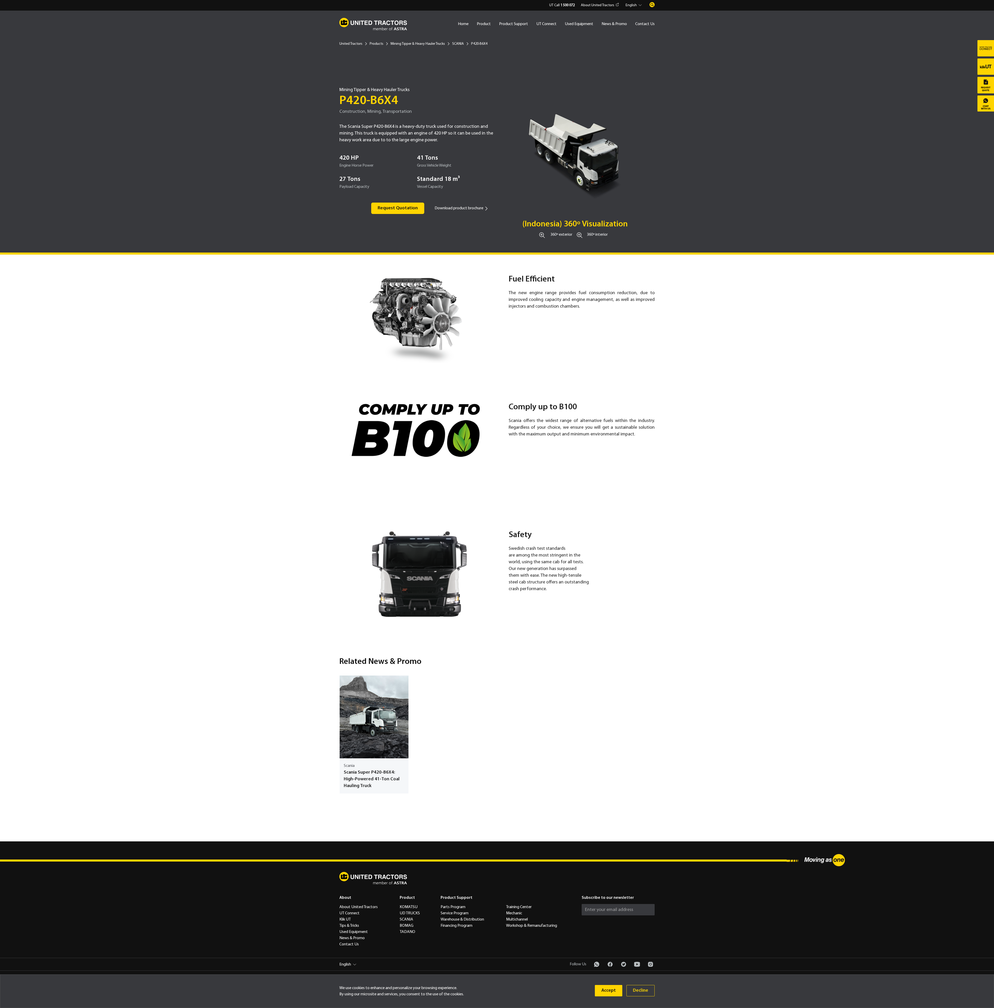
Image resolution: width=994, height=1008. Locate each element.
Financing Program (456, 926)
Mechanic (514, 913)
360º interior (597, 235)
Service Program (455, 913)
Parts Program (453, 907)
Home (463, 24)
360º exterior (561, 235)
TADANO (407, 932)
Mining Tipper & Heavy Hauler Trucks (418, 44)
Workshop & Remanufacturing (531, 926)
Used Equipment (579, 24)
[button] (634, 5)
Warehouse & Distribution (462, 919)
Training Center (519, 907)
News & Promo (614, 24)
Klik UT (345, 919)
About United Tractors (597, 5)
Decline (640, 990)
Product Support (513, 24)
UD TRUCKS (410, 913)
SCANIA (458, 44)
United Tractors (350, 44)
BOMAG (406, 926)
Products (376, 44)
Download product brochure (459, 208)
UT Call (562, 5)
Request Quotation (398, 208)
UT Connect (546, 24)
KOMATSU (409, 907)
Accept (608, 990)
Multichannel (517, 919)
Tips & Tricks (349, 926)
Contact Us (645, 24)
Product (484, 24)
